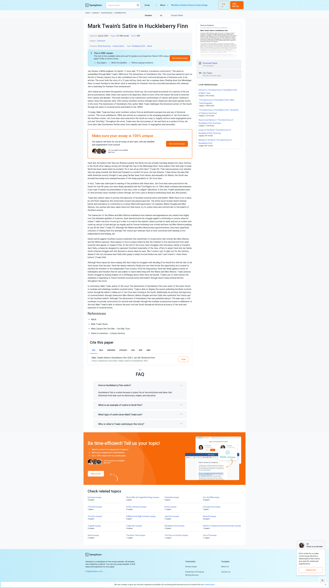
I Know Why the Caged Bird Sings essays (142, 497)
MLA (101, 350)
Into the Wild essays (211, 497)
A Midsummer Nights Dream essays (141, 516)
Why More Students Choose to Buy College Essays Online (189, 7)
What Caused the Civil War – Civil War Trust (110, 328)
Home (88, 13)
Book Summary (107, 13)
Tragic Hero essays (134, 526)
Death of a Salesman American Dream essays (222, 526)
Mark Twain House (99, 324)
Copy (183, 359)
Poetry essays (170, 507)
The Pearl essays (95, 507)
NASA (93, 319)
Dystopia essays (94, 497)
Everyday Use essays (211, 507)
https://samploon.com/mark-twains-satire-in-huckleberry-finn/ (120, 361)
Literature (96, 13)
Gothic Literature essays (136, 507)
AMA (148, 350)
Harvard (111, 350)
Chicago (123, 350)
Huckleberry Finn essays (174, 526)
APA (93, 350)
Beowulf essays (209, 516)
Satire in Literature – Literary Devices (108, 333)
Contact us (225, 572)
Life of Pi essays (210, 535)
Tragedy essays (94, 526)
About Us (225, 567)
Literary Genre (118, 46)
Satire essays (93, 535)
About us (162, 7)
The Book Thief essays (135, 535)
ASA (133, 350)
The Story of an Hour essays (176, 535)
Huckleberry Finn (120, 13)
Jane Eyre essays (171, 516)
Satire (149, 46)
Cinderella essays (171, 497)
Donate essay (191, 567)
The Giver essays (95, 516)
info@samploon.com (94, 571)
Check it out (311, 570)
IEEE (140, 350)
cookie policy (209, 585)
